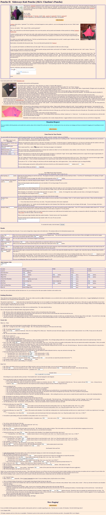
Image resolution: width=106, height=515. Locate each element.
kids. (41, 212)
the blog (36, 16)
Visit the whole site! (28, 16)
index (44, 16)
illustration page (20, 80)
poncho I (48, 16)
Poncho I (54, 43)
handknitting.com (20, 100)
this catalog (21, 212)
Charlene (12, 24)
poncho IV (64, 16)
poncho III (54, 16)
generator (33, 5)
